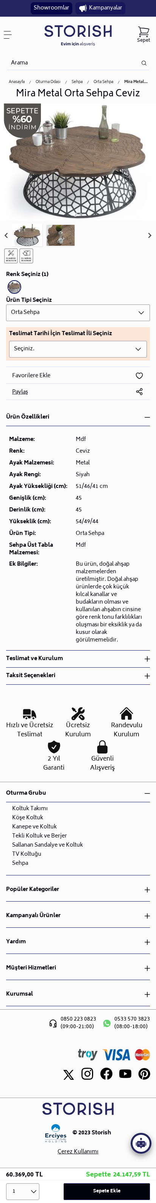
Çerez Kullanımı (78, 1152)
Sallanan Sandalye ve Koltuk (47, 845)
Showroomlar (51, 8)
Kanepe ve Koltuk (34, 827)
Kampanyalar (105, 8)
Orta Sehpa (103, 82)
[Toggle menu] (10, 34)
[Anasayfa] (78, 35)
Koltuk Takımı (30, 809)
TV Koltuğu (26, 854)
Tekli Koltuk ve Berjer (39, 836)
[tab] (75, 214)
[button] (27, 235)
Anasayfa (17, 82)
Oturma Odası (48, 82)
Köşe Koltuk (27, 818)
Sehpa (77, 82)
